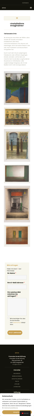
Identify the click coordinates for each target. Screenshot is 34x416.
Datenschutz (17, 322)
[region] (17, 404)
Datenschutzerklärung (11, 408)
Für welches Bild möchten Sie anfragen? (14, 294)
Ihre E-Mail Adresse (16, 282)
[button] (30, 7)
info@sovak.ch (17, 364)
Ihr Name (11, 273)
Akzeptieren (17, 412)
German (25, 3)
